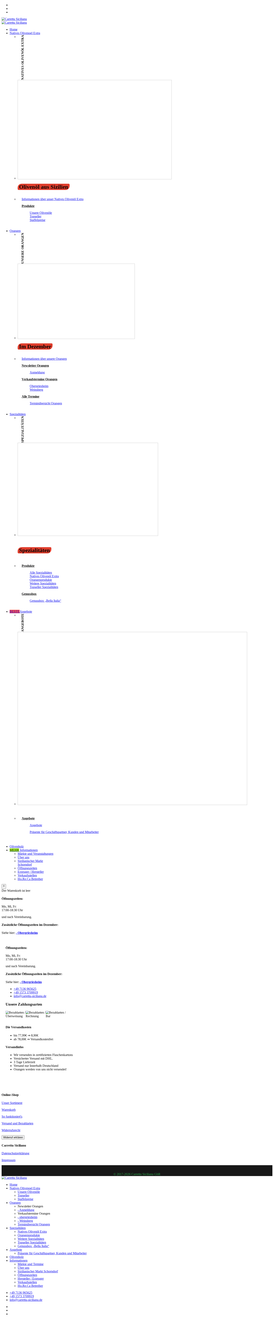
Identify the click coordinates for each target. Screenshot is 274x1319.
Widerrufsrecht (11, 1130)
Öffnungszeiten (27, 868)
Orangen (15, 231)
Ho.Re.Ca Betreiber (30, 879)
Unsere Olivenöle (41, 212)
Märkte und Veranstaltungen (35, 853)
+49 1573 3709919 (26, 992)
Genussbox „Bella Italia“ (45, 600)
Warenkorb (9, 1109)
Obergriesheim (39, 386)
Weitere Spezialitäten (43, 583)
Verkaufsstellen (27, 875)
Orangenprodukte (41, 579)
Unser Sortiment (12, 1103)
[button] (4, 886)
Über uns (23, 857)
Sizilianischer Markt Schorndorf (30, 862)
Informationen (24, 850)
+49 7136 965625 (25, 989)
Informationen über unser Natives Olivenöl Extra (52, 199)
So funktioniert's (12, 1116)
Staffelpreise (37, 220)
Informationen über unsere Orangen (44, 358)
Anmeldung (37, 372)
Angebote (21, 611)
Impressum (8, 1160)
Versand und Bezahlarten (17, 1123)
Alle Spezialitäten (41, 572)
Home (13, 29)
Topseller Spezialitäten (44, 587)
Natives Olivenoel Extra (25, 33)
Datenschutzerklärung (15, 1153)
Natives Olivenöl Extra (44, 576)
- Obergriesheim (27, 932)
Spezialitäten (18, 414)
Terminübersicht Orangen (46, 403)
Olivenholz (17, 846)
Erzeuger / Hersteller (31, 871)
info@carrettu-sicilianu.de (30, 996)
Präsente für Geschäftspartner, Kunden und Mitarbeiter (64, 832)
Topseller (35, 216)
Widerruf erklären (13, 1137)
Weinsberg (36, 389)
